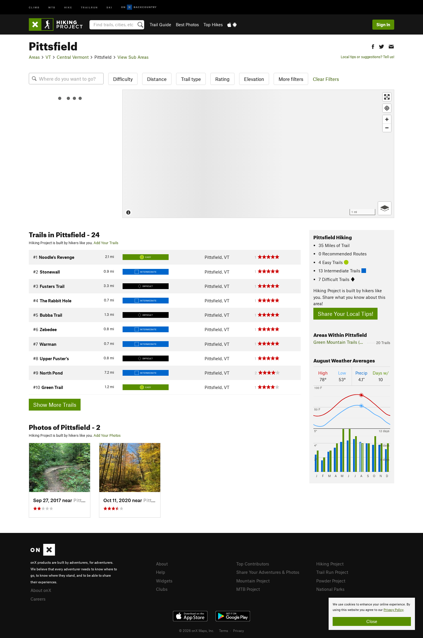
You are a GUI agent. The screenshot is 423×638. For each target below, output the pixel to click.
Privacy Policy (393, 610)
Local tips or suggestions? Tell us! (367, 56)
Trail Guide (160, 24)
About (162, 563)
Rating (222, 79)
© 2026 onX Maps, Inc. (196, 630)
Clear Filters (326, 79)
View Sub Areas (132, 57)
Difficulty (123, 79)
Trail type (191, 79)
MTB (52, 7)
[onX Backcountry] (139, 7)
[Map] (258, 154)
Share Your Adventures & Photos (267, 572)
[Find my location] (387, 108)
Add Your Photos (107, 435)
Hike (68, 7)
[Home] (58, 24)
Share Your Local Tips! (345, 313)
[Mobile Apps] (232, 24)
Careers (38, 598)
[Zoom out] (387, 128)
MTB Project (248, 589)
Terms (223, 630)
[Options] (384, 208)
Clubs (161, 589)
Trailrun (89, 7)
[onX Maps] (43, 554)
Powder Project (330, 580)
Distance (157, 79)
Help (160, 572)
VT (48, 57)
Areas (34, 57)
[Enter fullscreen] (387, 97)
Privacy (238, 630)
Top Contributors (252, 563)
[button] (372, 46)
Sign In (383, 24)
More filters (291, 79)
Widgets (164, 580)
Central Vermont (73, 57)
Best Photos (187, 24)
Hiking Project (330, 563)
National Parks (330, 589)
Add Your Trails (106, 242)
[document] (372, 614)
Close (371, 621)
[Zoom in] (387, 119)
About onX (41, 590)
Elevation (254, 79)
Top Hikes (213, 24)
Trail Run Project (332, 572)
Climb (34, 7)
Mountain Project (253, 580)
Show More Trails (54, 404)
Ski (109, 7)
